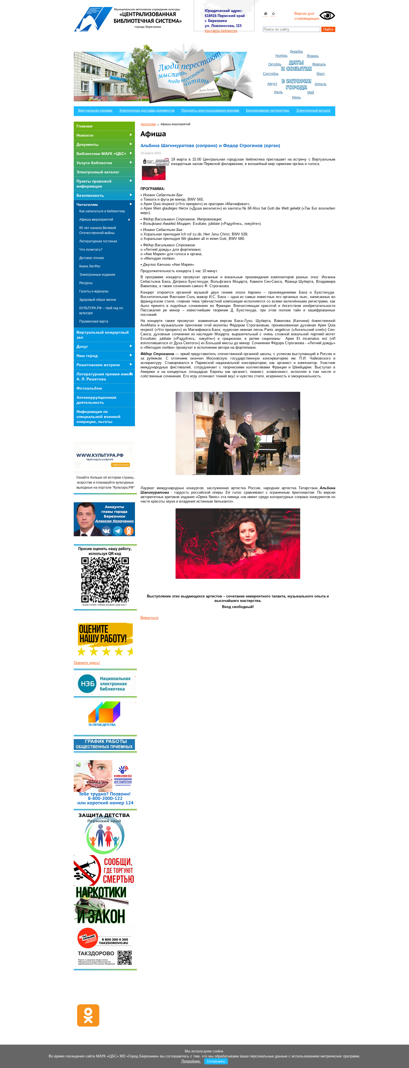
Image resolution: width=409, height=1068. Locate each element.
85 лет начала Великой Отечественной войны (97, 230)
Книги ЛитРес (89, 266)
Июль (278, 92)
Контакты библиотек (221, 31)
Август (272, 84)
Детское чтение (91, 258)
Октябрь (274, 64)
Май (310, 92)
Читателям (148, 124)
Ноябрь (281, 56)
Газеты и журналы (94, 291)
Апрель (320, 84)
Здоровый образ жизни (97, 300)
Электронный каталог (313, 110)
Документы (87, 144)
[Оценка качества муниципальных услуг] (135, 675)
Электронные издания (97, 275)
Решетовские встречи (98, 365)
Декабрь (296, 51)
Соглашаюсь (216, 1061)
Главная (84, 126)
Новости (85, 135)
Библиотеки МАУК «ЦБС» (101, 153)
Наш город (87, 355)
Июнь (296, 97)
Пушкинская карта (93, 321)
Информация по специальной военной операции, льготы (98, 416)
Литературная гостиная (98, 241)
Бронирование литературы (267, 110)
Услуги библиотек (94, 163)
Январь (313, 56)
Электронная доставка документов (146, 110)
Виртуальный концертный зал (103, 334)
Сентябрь (271, 74)
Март (321, 74)
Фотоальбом (89, 388)
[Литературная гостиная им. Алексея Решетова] (135, 701)
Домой (265, 13)
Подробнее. (191, 1061)
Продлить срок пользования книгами (210, 110)
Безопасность (90, 195)
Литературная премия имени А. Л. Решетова (105, 376)
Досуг (82, 346)
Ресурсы (86, 283)
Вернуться (149, 618)
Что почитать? (90, 250)
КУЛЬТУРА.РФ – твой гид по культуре (101, 310)
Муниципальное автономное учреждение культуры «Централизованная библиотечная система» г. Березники (128, 18)
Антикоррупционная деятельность (96, 400)
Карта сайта (273, 13)
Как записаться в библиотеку (102, 211)
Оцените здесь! (87, 663)
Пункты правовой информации (94, 183)
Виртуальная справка (95, 110)
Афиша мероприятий (96, 220)
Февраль (319, 64)
